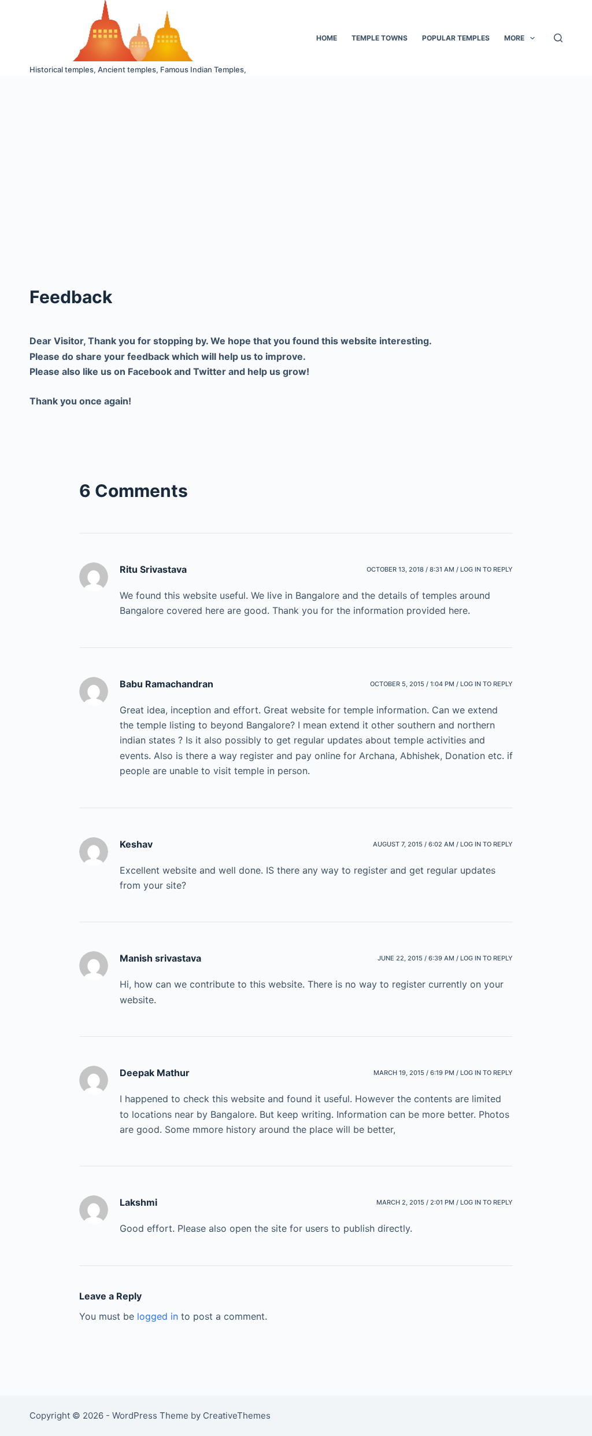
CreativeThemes (237, 1415)
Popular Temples (456, 38)
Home (326, 38)
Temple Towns (380, 38)
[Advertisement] (296, 163)
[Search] (558, 38)
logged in (157, 1316)
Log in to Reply (486, 569)
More (514, 38)
